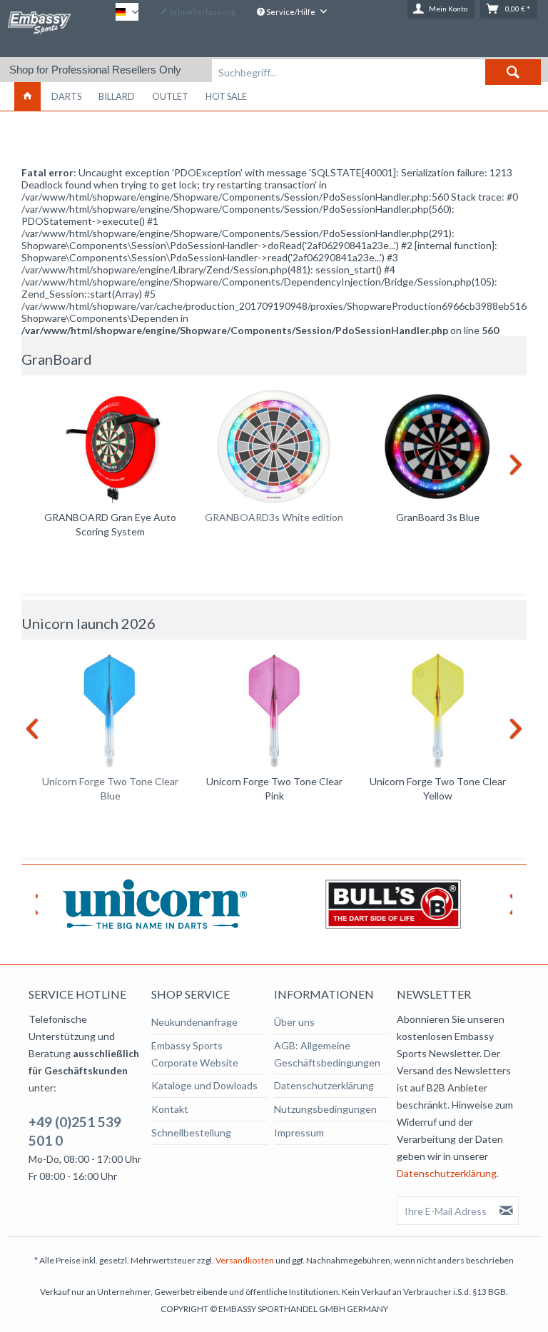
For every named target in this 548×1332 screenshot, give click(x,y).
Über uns (294, 1022)
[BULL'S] (393, 904)
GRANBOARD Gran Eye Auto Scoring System (110, 524)
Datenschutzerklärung (324, 1085)
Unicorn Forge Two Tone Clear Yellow (438, 788)
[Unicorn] (154, 904)
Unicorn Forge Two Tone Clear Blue (110, 788)
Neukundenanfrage (194, 1022)
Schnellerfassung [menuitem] (201, 11)
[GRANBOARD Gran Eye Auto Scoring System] (110, 446)
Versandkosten (244, 1260)
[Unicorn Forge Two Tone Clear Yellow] (437, 710)
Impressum (299, 1132)
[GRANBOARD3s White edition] (273, 446)
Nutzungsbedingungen (325, 1109)
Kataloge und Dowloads (204, 1085)
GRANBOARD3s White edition (274, 517)
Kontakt (169, 1109)
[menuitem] (376, 72)
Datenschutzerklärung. (448, 1173)
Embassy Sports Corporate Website (194, 1054)
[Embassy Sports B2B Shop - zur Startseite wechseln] (39, 28)
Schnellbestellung (191, 1132)
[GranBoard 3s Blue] (437, 446)
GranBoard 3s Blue (438, 517)
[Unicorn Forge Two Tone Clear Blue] (110, 710)
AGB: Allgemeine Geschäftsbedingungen (327, 1054)
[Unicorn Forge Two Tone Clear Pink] (274, 710)
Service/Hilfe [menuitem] (291, 11)
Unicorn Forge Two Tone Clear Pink (274, 788)
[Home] (27, 96)
